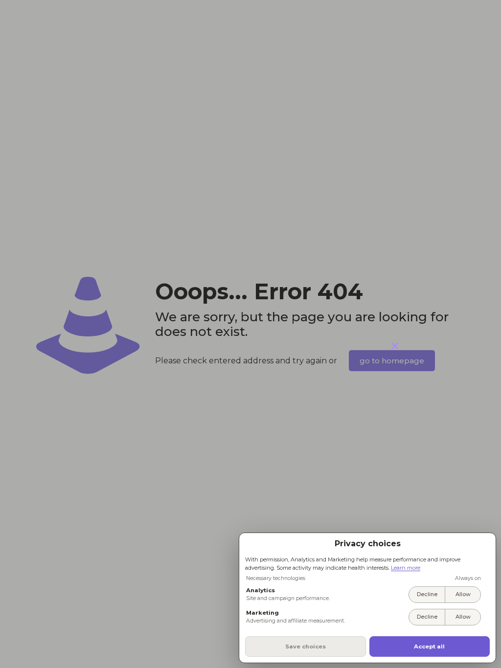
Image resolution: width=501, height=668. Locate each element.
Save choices (305, 646)
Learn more (405, 567)
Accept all (429, 646)
